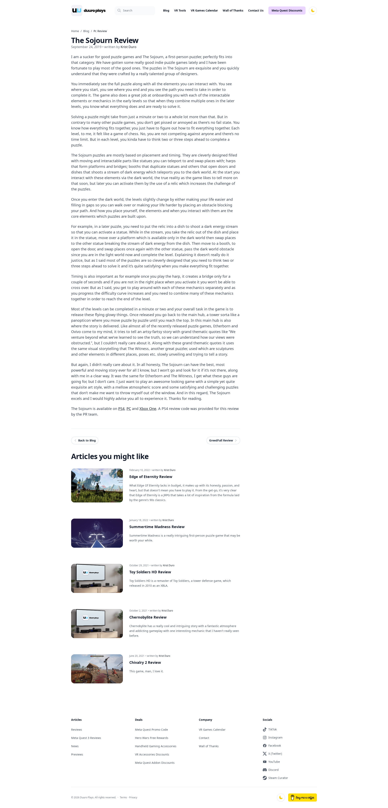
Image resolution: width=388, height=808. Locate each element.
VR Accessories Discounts (152, 754)
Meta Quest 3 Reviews (86, 738)
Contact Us (256, 10)
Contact (204, 738)
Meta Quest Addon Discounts (155, 763)
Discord (273, 770)
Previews (77, 754)
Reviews (76, 729)
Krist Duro (169, 470)
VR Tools (180, 10)
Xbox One (147, 408)
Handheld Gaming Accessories (155, 746)
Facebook (274, 745)
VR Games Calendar (204, 10)
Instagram (275, 737)
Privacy (133, 797)
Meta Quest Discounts (287, 10)
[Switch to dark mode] (313, 10)
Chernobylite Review (148, 617)
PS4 (121, 408)
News (75, 746)
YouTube (274, 762)
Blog (166, 10)
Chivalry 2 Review (145, 662)
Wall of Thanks (233, 10)
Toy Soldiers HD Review (150, 571)
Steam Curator (278, 778)
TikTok (272, 729)
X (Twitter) (275, 753)
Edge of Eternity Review (150, 476)
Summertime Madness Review (157, 526)
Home (75, 31)
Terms (123, 797)
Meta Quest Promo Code (151, 729)
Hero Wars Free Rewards (151, 738)
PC (129, 408)
